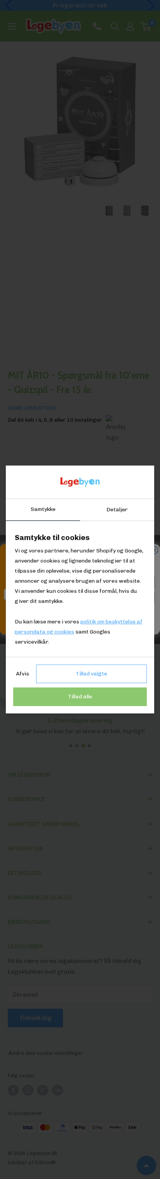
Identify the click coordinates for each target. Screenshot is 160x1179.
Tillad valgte (91, 673)
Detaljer (117, 509)
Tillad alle (80, 696)
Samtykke (43, 509)
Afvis (22, 673)
